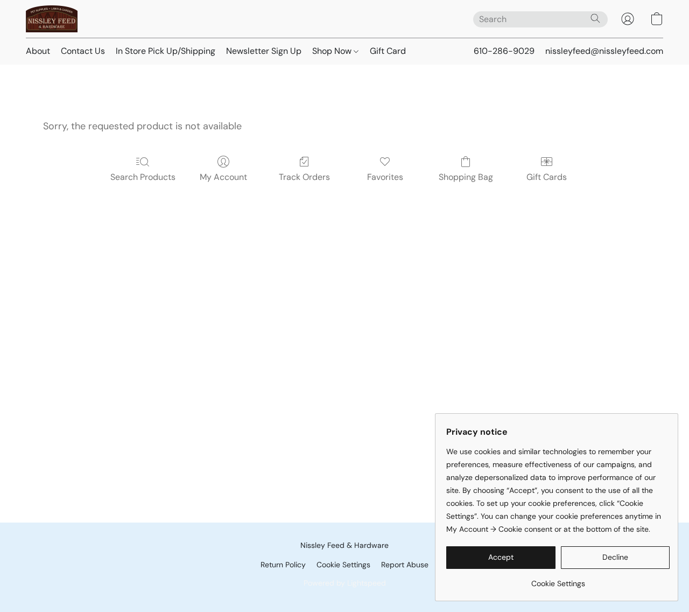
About (38, 51)
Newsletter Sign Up (263, 51)
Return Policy (283, 564)
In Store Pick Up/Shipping (165, 51)
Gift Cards (546, 177)
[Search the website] (595, 18)
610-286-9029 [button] (504, 51)
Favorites (385, 177)
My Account (223, 177)
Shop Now (333, 51)
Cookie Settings (343, 564)
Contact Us (83, 51)
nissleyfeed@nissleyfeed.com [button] (604, 51)
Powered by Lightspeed (345, 583)
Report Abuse (404, 564)
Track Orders (304, 177)
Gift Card (388, 51)
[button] (52, 18)
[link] (558, 579)
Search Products (142, 177)
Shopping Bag (466, 177)
